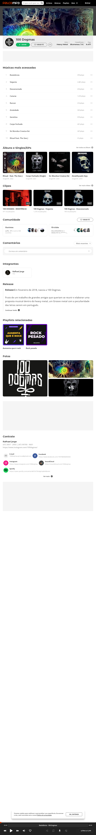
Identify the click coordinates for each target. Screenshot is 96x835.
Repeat (53, 831)
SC (82, 44)
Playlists (66, 3)
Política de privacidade (44, 815)
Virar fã (40, 44)
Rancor (13, 103)
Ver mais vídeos (84, 185)
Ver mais (46, 476)
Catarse (13, 96)
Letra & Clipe (86, 831)
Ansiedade (14, 110)
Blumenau (75, 44)
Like (30, 831)
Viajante (13, 82)
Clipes (7, 185)
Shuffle (47, 831)
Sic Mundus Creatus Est (20, 131)
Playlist (66, 831)
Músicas (57, 3)
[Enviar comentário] (89, 251)
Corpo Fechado (16, 124)
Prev (5, 831)
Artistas (49, 3)
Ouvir (24, 44)
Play (11, 831)
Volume (24, 831)
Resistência (14, 75)
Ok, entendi (74, 814)
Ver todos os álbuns (83, 147)
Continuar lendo (11, 310)
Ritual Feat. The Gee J (19, 138)
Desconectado (16, 89)
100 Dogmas (25, 39)
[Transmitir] (72, 831)
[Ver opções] (50, 45)
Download (60, 831)
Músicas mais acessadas (19, 67)
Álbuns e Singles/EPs (17, 147)
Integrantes (11, 263)
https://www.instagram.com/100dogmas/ (20, 447)
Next (17, 831)
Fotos (6, 356)
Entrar (87, 3)
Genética (13, 117)
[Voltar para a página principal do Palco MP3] (12, 3)
